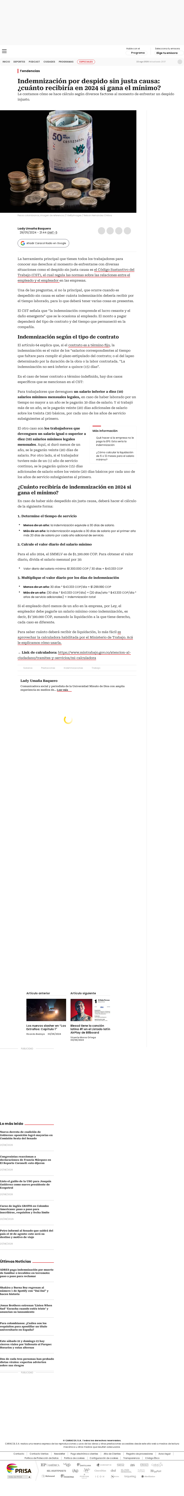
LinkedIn (118, 230)
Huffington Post (55, 1470)
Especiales (86, 61)
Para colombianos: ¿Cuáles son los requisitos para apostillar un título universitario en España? (23, 1326)
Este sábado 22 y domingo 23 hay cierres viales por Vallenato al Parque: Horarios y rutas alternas (26, 1344)
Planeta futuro (140, 1470)
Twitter (110, 230)
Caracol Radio (92, 51)
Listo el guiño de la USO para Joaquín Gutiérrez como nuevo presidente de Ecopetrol (25, 1184)
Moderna (66, 1475)
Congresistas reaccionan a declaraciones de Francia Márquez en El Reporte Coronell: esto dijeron (25, 1160)
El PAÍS (50, 1464)
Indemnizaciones (73, 667)
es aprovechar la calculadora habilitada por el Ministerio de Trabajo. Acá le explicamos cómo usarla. (75, 637)
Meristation (148, 1475)
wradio (85, 1470)
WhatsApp (127, 230)
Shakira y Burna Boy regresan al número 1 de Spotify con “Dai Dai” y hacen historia (24, 1290)
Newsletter (172, 61)
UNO (74, 1470)
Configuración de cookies (104, 1458)
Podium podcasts (83, 1475)
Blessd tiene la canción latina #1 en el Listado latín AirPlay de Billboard (90, 1029)
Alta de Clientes (112, 1453)
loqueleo (130, 1475)
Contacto (18, 1453)
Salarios (28, 667)
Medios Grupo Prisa (19, 1477)
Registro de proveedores (139, 1453)
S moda (114, 1475)
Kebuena (155, 1470)
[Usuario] (180, 61)
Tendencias (30, 71)
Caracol (157, 1464)
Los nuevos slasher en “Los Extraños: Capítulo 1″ (46, 1027)
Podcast (34, 61)
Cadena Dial (112, 1470)
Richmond (48, 1475)
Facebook (101, 230)
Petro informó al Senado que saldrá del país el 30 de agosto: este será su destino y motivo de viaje (26, 1234)
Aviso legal (164, 1453)
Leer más (62, 689)
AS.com (132, 1464)
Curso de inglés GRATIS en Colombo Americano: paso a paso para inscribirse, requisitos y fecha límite (24, 1209)
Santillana (82, 1464)
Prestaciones (48, 667)
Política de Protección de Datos (42, 1458)
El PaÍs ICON (98, 1475)
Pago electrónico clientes (84, 1453)
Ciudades (49, 61)
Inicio (6, 61)
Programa (138, 53)
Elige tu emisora (167, 53)
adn (144, 1464)
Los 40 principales (65, 1464)
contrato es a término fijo (89, 345)
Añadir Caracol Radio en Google (46, 243)
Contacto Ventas (39, 1453)
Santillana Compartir (102, 1464)
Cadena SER (119, 1464)
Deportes (19, 61)
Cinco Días (99, 1470)
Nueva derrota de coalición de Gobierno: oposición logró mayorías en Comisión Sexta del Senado (26, 1135)
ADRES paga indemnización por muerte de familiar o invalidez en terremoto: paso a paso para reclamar (27, 1273)
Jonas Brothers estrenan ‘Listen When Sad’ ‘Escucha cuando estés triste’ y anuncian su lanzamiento (26, 1308)
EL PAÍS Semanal (125, 1470)
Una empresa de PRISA (19, 1468)
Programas (66, 61)
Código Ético (152, 1458)
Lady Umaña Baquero (34, 228)
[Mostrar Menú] (4, 51)
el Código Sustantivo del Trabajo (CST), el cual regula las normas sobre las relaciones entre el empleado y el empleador (76, 275)
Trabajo (96, 667)
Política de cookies (74, 1458)
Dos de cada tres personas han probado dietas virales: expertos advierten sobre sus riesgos (27, 1362)
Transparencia (131, 1458)
